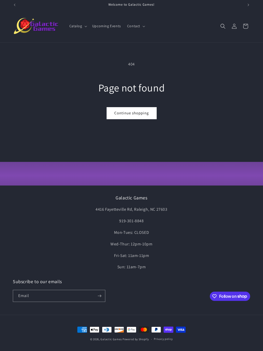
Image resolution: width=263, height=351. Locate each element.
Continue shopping (131, 112)
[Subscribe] (99, 296)
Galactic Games (111, 339)
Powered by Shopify (136, 339)
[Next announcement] (248, 5)
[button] (77, 26)
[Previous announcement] (14, 5)
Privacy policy (163, 339)
